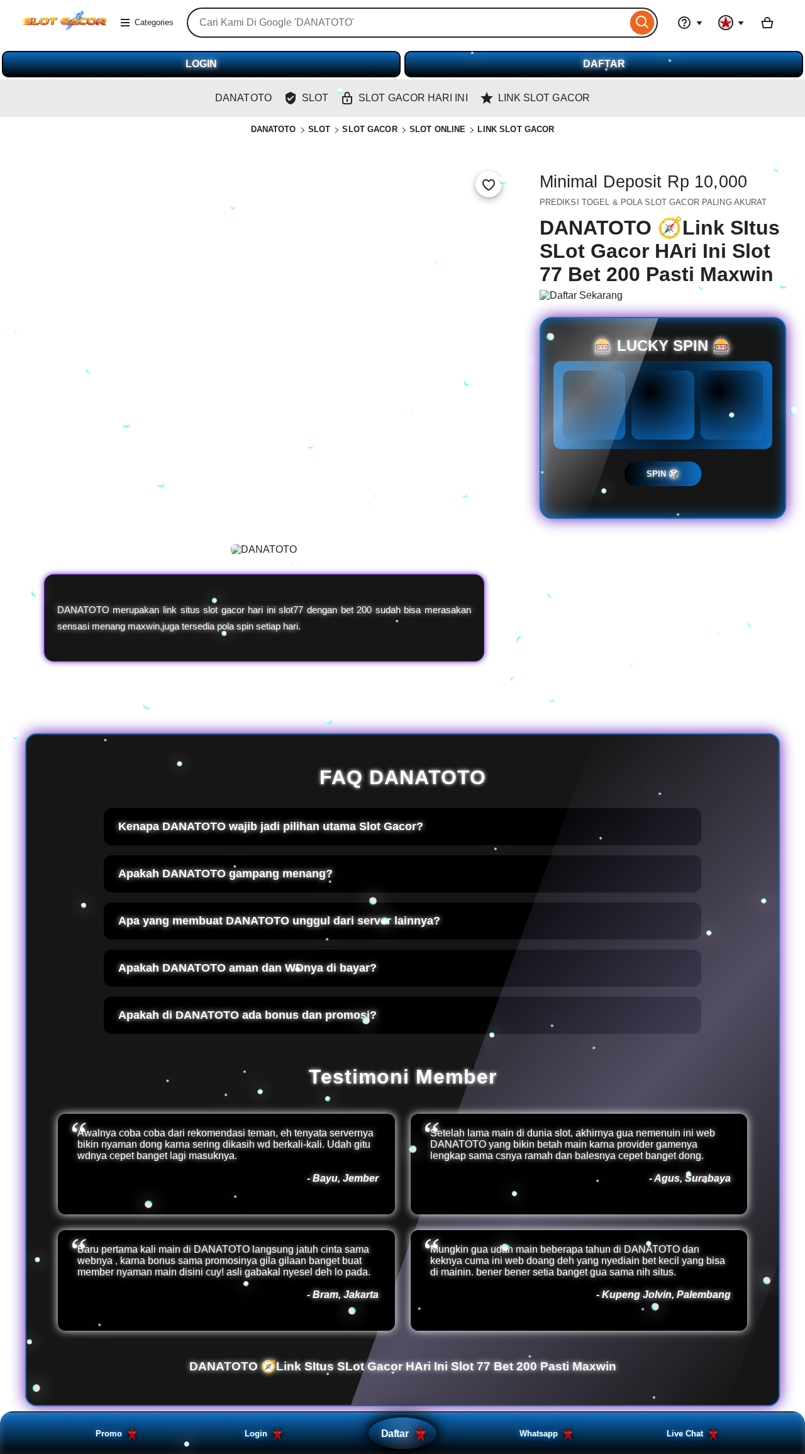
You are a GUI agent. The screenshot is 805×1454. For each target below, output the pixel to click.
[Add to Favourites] (488, 184)
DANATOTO (273, 129)
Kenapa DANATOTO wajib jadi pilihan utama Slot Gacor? (270, 826)
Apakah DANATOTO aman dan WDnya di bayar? (247, 968)
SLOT (319, 129)
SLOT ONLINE (437, 129)
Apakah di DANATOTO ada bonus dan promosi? (247, 1015)
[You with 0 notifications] (731, 23)
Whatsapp (538, 1433)
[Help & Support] (690, 23)
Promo (109, 1433)
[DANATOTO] (64, 30)
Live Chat (685, 1433)
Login (256, 1433)
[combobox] (407, 23)
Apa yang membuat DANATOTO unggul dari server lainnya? (279, 920)
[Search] (642, 23)
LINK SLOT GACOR (515, 129)
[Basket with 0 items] (767, 23)
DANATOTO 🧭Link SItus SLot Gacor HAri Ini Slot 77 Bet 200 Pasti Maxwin (402, 1366)
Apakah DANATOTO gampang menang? (225, 873)
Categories (154, 22)
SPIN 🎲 (663, 474)
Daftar (394, 1433)
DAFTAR (604, 63)
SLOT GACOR (369, 129)
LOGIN (201, 63)
